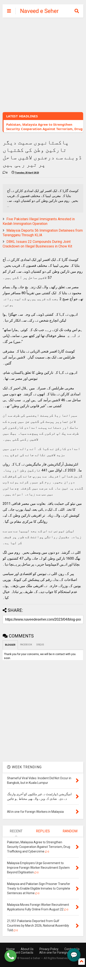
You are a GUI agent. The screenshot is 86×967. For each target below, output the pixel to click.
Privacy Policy (48, 949)
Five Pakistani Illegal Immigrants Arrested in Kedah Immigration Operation (39, 221)
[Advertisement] (43, 62)
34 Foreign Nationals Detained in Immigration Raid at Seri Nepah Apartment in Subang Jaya (45, 128)
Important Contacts (19, 952)
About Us (27, 949)
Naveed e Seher (39, 11)
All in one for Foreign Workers (59, 952)
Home (10, 949)
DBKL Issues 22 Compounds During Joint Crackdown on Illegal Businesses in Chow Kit (37, 244)
